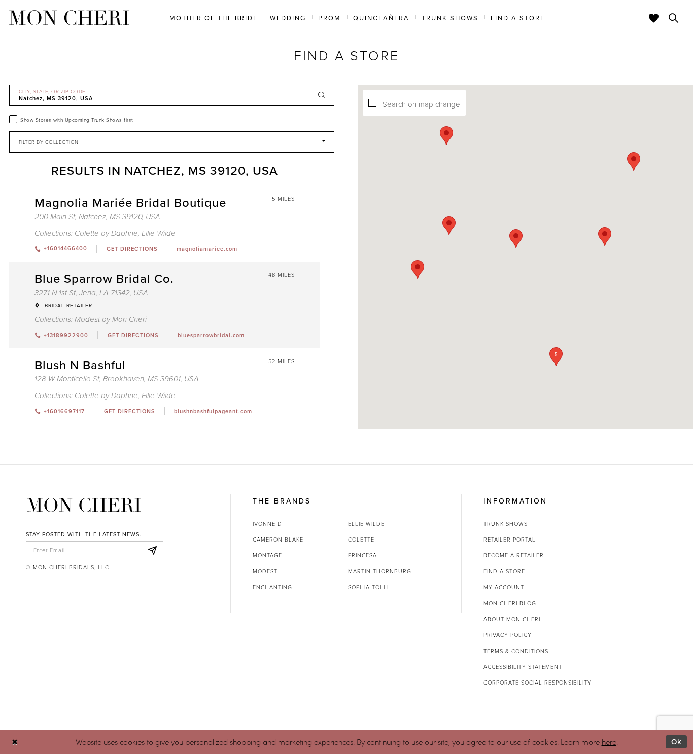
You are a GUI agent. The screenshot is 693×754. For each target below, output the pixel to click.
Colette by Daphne (106, 233)
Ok (676, 741)
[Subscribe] (153, 550)
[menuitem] (213, 17)
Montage (267, 555)
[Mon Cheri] (84, 505)
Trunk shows (505, 523)
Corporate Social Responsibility (537, 682)
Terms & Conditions (515, 651)
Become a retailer (513, 555)
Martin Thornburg (379, 571)
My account (503, 587)
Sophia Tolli (368, 587)
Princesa (362, 555)
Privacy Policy (507, 634)
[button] (556, 356)
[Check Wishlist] (654, 18)
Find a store (504, 571)
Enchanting (272, 587)
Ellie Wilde (159, 233)
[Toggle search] (674, 18)
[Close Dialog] (15, 742)
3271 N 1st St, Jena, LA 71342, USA (91, 293)
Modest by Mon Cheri (111, 319)
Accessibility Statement (522, 666)
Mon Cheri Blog (509, 603)
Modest (265, 571)
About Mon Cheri (511, 619)
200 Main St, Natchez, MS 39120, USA (97, 216)
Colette (361, 539)
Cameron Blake (278, 539)
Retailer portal (509, 539)
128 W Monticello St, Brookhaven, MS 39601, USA (116, 379)
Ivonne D (267, 523)
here (609, 742)
